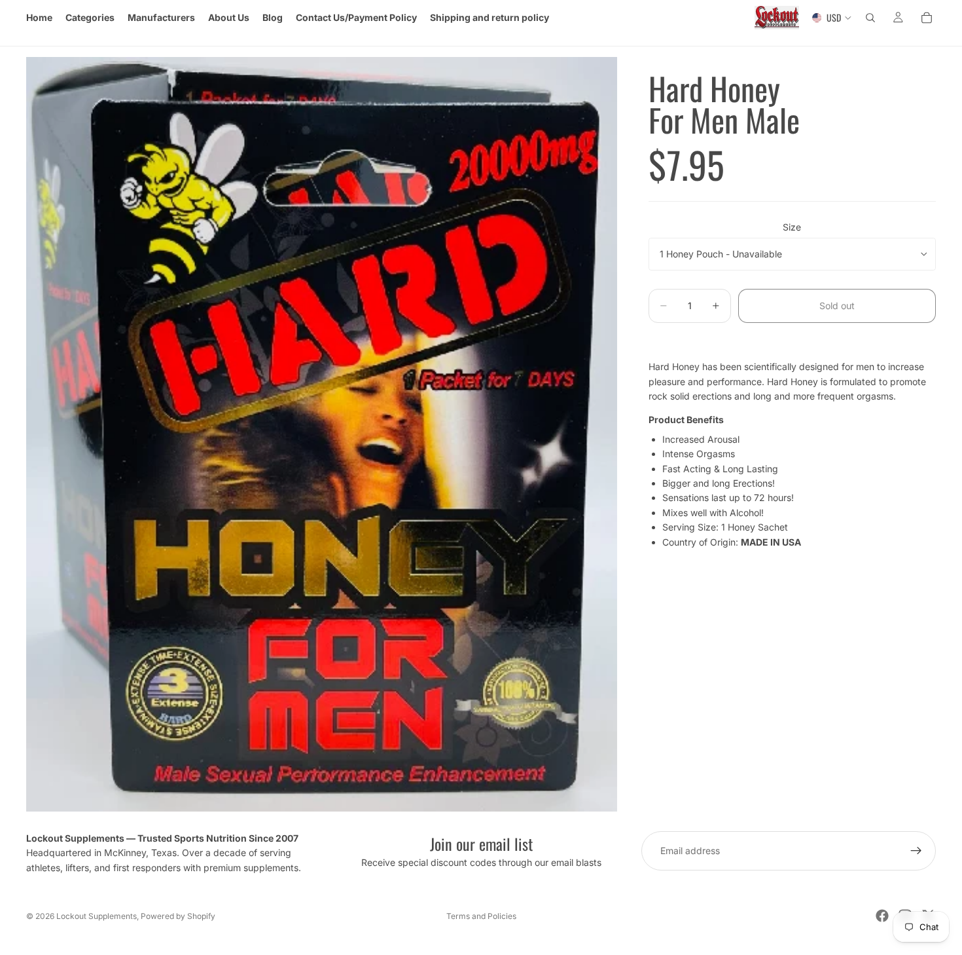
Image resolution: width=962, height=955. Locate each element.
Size (792, 227)
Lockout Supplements (96, 916)
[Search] (870, 17)
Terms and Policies (481, 916)
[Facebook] (882, 916)
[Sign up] (916, 851)
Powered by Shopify (178, 916)
